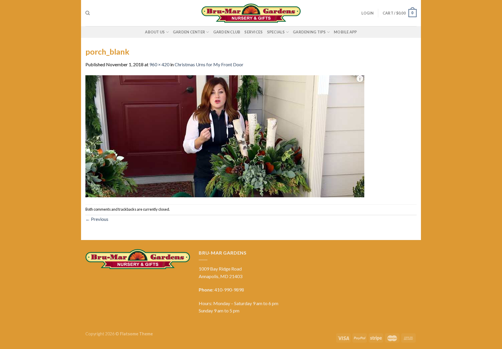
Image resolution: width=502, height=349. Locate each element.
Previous (96, 219)
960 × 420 (159, 64)
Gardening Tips (309, 32)
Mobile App (345, 32)
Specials (276, 32)
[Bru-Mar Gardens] (251, 12)
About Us (155, 32)
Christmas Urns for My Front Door (209, 64)
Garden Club (227, 32)
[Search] (87, 13)
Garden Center (189, 32)
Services (253, 32)
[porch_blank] (224, 135)
